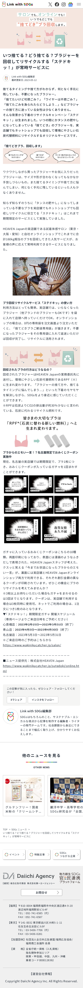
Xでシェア (16, 699)
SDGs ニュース (19, 829)
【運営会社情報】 (41, 974)
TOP (5, 829)
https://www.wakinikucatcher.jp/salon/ (32, 645)
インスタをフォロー (43, 699)
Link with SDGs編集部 (23, 76)
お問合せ (41, 892)
